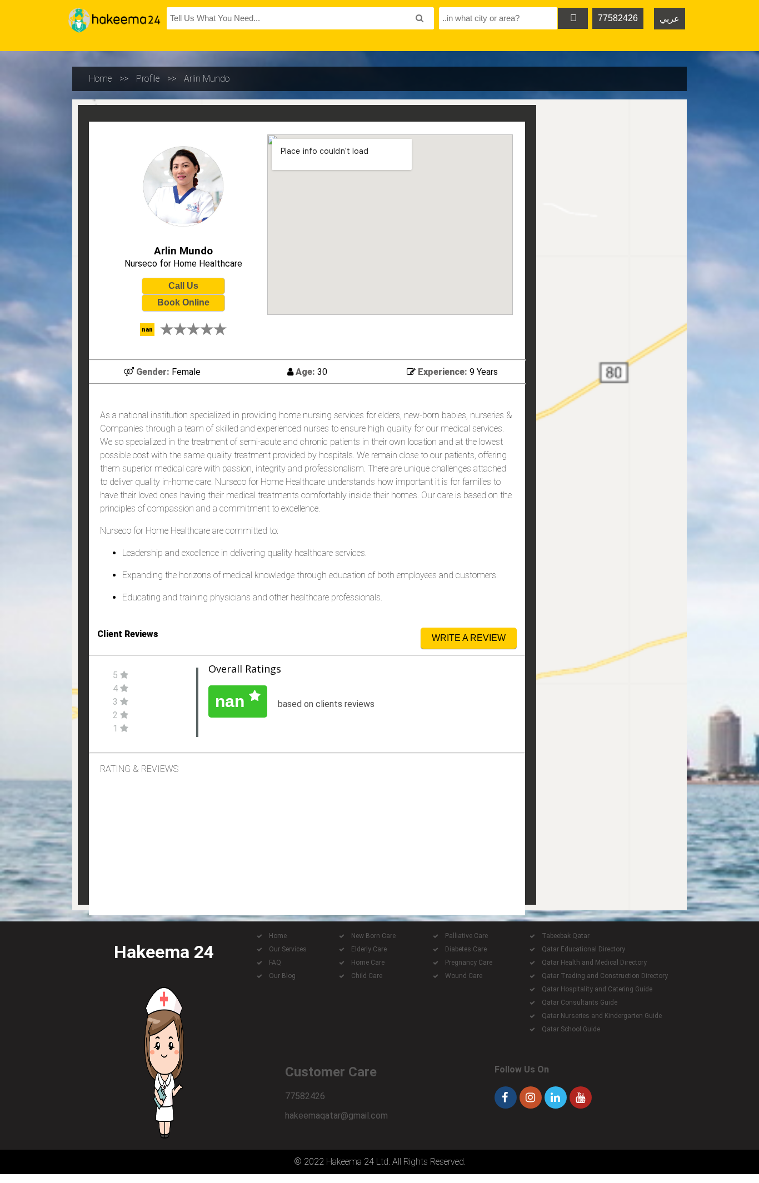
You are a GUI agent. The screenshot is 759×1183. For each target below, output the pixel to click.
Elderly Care (369, 949)
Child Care (366, 976)
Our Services (288, 949)
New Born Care (373, 936)
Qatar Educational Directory (583, 949)
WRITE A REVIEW (469, 638)
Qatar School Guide (571, 1029)
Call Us (183, 285)
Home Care (368, 962)
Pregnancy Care (468, 962)
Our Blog (282, 976)
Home (100, 78)
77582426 (618, 18)
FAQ (275, 962)
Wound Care (463, 976)
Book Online (183, 302)
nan (232, 701)
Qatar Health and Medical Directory (594, 962)
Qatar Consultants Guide (579, 1002)
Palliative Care (466, 936)
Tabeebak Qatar (566, 936)
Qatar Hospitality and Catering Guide (597, 989)
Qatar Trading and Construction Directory (605, 976)
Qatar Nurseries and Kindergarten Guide (602, 1016)
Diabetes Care (466, 949)
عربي (670, 18)
